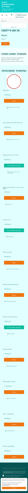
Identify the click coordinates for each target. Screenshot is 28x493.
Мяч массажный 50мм (8, 446)
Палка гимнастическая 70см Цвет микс (13, 122)
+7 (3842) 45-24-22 (20, 15)
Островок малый (7, 349)
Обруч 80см (6, 90)
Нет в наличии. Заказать (14, 165)
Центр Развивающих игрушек (8, 4)
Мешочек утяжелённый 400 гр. (11, 284)
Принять (14, 488)
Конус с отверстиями (8, 414)
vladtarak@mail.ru (19, 17)
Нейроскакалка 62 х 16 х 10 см (10, 155)
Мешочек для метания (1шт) (10, 316)
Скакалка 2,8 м (6, 219)
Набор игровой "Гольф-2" (9, 381)
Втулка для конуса (7, 252)
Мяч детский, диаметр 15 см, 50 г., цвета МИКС (13, 188)
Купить (5, 43)
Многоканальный (18, 13)
